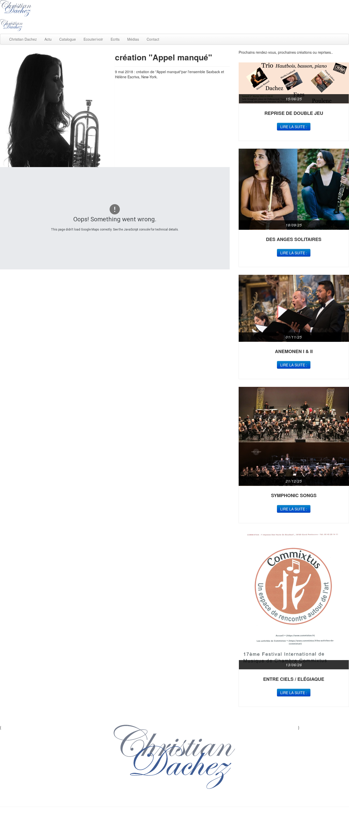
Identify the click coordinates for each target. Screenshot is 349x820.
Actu (48, 39)
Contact (153, 39)
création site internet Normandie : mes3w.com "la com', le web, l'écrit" (175, 814)
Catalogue (67, 39)
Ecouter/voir (93, 39)
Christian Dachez (23, 39)
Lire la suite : (293, 126)
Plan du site (151, 799)
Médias (133, 39)
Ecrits (115, 39)
